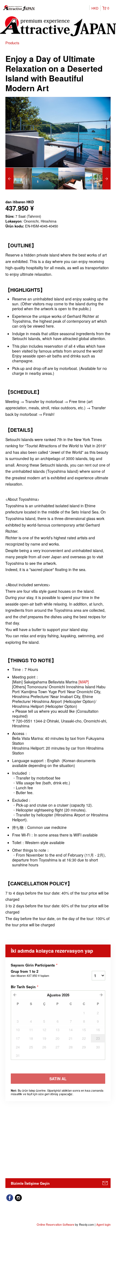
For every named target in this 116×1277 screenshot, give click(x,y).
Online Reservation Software (55, 1224)
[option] (18, 178)
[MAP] (83, 682)
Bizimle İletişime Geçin (30, 1183)
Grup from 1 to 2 (30, 973)
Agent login (103, 1224)
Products (12, 42)
